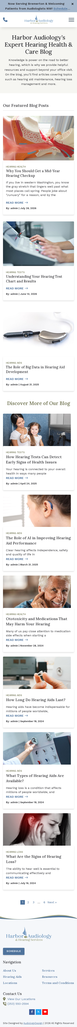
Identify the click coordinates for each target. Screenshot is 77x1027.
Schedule (14, 951)
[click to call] (5, 19)
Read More (15, 202)
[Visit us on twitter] (38, 1012)
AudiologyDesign (33, 1023)
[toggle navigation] (71, 19)
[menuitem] (19, 970)
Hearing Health (16, 166)
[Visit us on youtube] (45, 1012)
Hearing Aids (14, 362)
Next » (52, 902)
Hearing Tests (15, 272)
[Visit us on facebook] (32, 1012)
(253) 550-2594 (18, 1003)
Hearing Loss (14, 851)
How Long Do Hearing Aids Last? (35, 699)
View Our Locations (21, 999)
